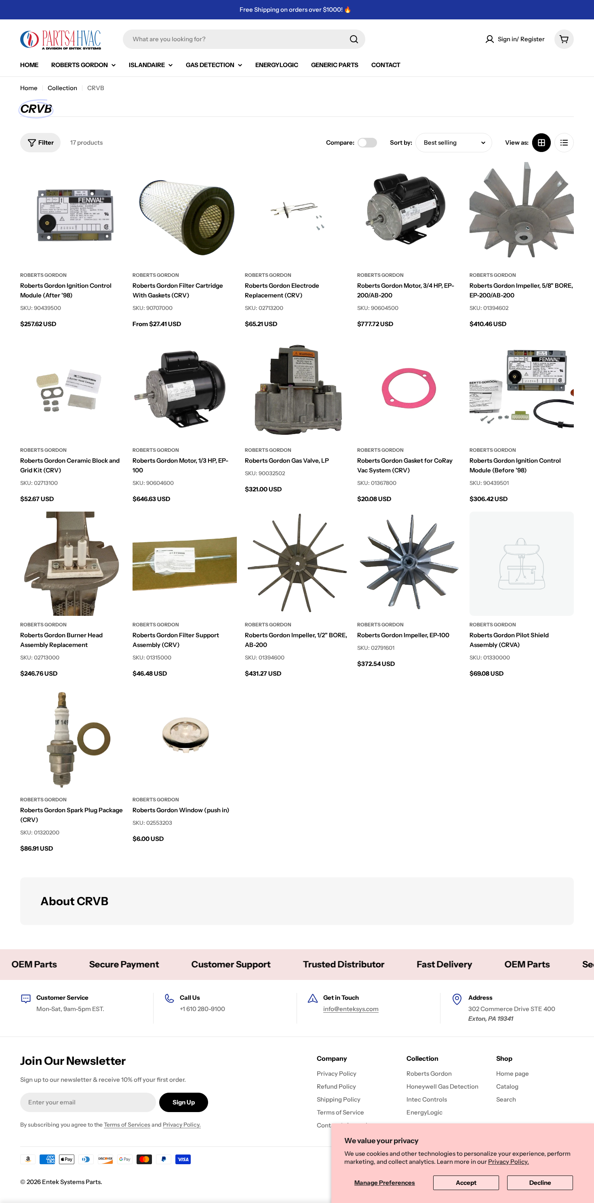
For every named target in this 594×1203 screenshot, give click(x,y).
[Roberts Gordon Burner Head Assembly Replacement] (72, 564)
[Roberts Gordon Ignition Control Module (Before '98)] (522, 389)
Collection (62, 88)
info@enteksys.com (351, 1009)
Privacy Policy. (508, 1161)
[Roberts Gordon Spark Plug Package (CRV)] (72, 739)
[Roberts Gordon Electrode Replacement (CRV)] (297, 214)
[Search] (354, 39)
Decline (540, 1182)
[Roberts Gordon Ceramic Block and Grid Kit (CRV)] (72, 389)
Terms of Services (127, 1124)
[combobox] (244, 39)
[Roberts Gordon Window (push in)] (185, 739)
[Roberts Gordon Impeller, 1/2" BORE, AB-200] (297, 564)
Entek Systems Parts (71, 1182)
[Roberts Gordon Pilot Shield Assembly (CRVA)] (522, 564)
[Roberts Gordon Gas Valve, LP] (297, 389)
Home (29, 88)
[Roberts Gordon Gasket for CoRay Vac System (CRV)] (409, 389)
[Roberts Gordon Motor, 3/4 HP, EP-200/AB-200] (409, 214)
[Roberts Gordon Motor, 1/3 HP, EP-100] (185, 389)
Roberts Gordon (43, 275)
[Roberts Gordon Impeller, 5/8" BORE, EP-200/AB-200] (522, 214)
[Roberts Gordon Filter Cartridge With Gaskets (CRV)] (185, 214)
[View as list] (564, 142)
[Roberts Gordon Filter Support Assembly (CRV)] (185, 564)
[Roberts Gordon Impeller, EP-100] (409, 564)
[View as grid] (541, 142)
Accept (466, 1182)
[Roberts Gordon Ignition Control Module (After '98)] (72, 214)
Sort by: (401, 142)
